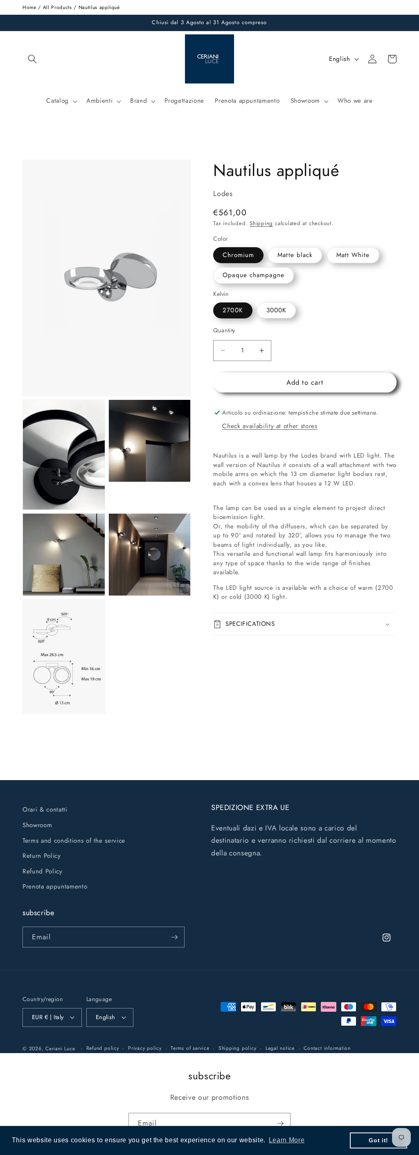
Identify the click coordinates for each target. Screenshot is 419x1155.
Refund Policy (43, 871)
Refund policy (102, 1048)
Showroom (37, 825)
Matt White (353, 254)
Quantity (224, 330)
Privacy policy (145, 1048)
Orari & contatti (45, 809)
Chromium (238, 254)
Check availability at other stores (269, 426)
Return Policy (42, 855)
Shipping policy (238, 1048)
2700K (233, 310)
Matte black (295, 254)
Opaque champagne (253, 275)
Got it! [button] (378, 1140)
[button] (32, 59)
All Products (57, 7)
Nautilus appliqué (99, 7)
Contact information (327, 1048)
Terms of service (190, 1048)
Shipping (261, 223)
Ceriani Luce (60, 1048)
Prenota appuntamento (55, 886)
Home (29, 7)
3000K (276, 310)
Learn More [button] (287, 1140)
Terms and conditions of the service (74, 840)
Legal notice (280, 1048)
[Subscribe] (174, 937)
